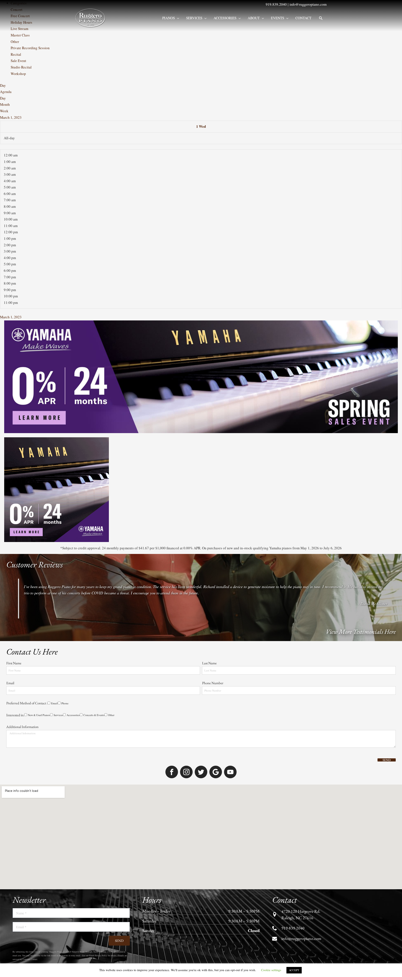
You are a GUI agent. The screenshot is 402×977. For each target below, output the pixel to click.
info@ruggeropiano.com (308, 4)
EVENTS (277, 17)
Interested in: (15, 715)
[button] (320, 18)
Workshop (18, 73)
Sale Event (18, 60)
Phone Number (212, 683)
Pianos (168, 17)
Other (15, 41)
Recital (16, 54)
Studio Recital (21, 67)
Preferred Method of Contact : (27, 703)
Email (10, 683)
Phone (64, 703)
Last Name (209, 663)
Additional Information (22, 726)
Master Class (20, 35)
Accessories (225, 17)
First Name (13, 663)
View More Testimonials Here (361, 631)
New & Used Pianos (39, 715)
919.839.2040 (276, 4)
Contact (303, 17)
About (254, 17)
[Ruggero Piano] (91, 17)
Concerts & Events (93, 715)
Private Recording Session (30, 47)
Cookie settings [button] (271, 970)
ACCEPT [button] (294, 970)
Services (194, 17)
